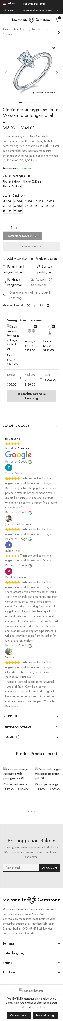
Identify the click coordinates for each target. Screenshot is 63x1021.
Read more (11, 706)
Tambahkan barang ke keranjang (32, 396)
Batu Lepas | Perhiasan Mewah (21, 30)
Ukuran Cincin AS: (14, 196)
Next (56, 72)
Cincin (6, 34)
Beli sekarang (31, 246)
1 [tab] (20, 102)
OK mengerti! (18, 1016)
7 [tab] (40, 102)
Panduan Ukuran (46, 258)
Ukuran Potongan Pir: (16, 176)
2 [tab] (25, 102)
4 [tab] (31, 102)
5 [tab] (34, 102)
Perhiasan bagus (38, 30)
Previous (6, 72)
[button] (23, 811)
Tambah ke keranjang (22, 235)
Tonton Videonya (45, 92)
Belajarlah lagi (45, 1016)
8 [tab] (43, 102)
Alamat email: (31, 868)
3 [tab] (28, 102)
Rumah (6, 30)
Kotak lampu (54, 48)
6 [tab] (37, 102)
